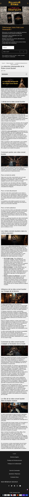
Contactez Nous (14, 477)
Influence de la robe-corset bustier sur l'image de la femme (13, 290)
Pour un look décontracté (9, 191)
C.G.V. (14, 453)
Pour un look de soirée (8, 175)
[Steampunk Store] (14, 3)
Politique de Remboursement (14, 460)
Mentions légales (14, 457)
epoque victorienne (12, 117)
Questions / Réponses (14, 473)
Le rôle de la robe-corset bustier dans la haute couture (13, 400)
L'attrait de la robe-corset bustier (13, 102)
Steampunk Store (16, 492)
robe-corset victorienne (14, 246)
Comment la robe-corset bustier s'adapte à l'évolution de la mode (13, 343)
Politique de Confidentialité (14, 463)
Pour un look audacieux (8, 208)
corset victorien (21, 91)
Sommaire (5, 74)
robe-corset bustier (12, 131)
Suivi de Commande (14, 470)
